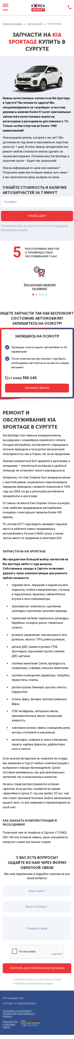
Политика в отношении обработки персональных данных (19, 1014)
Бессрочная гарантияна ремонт (40, 287)
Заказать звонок (37, 388)
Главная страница (12, 23)
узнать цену (37, 216)
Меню (5, 10)
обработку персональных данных (34, 983)
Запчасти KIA (35, 23)
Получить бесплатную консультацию (37, 968)
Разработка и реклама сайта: (10, 1024)
